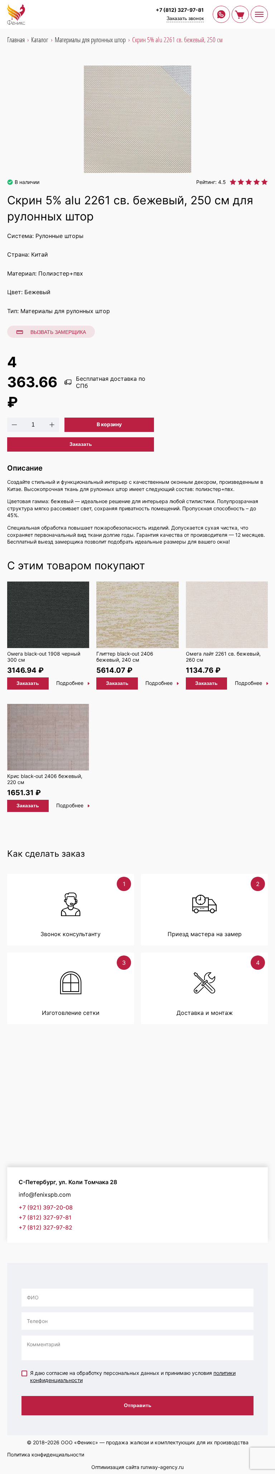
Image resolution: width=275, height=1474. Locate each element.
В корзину (109, 424)
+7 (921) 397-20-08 (46, 1207)
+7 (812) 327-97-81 (180, 10)
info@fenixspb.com (45, 1194)
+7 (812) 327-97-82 (45, 1227)
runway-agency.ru (162, 1467)
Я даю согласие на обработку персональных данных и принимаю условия (133, 1376)
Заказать (80, 444)
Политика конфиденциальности (45, 1454)
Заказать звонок (185, 18)
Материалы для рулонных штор (65, 311)
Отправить (137, 1405)
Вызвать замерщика (58, 332)
